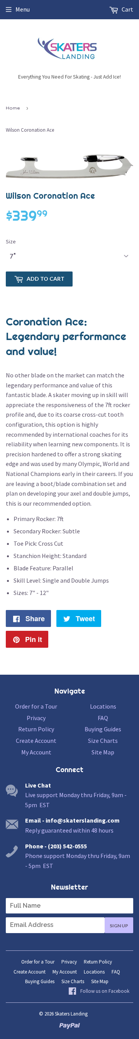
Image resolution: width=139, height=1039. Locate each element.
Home (13, 108)
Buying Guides (103, 729)
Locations (103, 706)
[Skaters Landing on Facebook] (98, 991)
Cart (126, 9)
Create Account (36, 740)
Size (11, 241)
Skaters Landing (71, 1014)
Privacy (36, 718)
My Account (36, 752)
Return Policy (36, 729)
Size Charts (103, 740)
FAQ (103, 718)
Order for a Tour (36, 706)
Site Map (103, 752)
